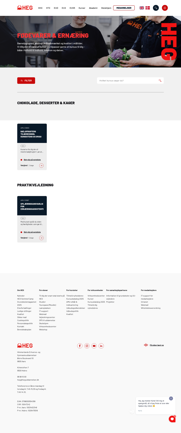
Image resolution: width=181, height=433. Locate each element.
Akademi (93, 8)
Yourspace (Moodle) (47, 305)
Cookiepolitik (23, 320)
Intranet (144, 302)
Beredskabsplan (24, 329)
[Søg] (160, 80)
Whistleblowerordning (150, 308)
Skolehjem (106, 8)
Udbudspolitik (72, 311)
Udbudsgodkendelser (75, 308)
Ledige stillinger (24, 311)
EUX (64, 8)
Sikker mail (22, 317)
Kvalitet (20, 314)
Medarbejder (123, 8)
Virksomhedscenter (47, 326)
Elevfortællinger (24, 308)
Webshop (43, 329)
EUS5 (72, 8)
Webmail (43, 314)
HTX (48, 8)
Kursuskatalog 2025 (75, 299)
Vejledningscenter (47, 317)
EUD (56, 8)
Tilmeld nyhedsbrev (74, 295)
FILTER (28, 80)
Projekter (110, 302)
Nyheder (21, 295)
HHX (40, 8)
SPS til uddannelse (47, 320)
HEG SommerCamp (25, 299)
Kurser (82, 8)
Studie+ (42, 302)
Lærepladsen (45, 308)
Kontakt (20, 326)
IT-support (43, 311)
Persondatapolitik (25, 323)
